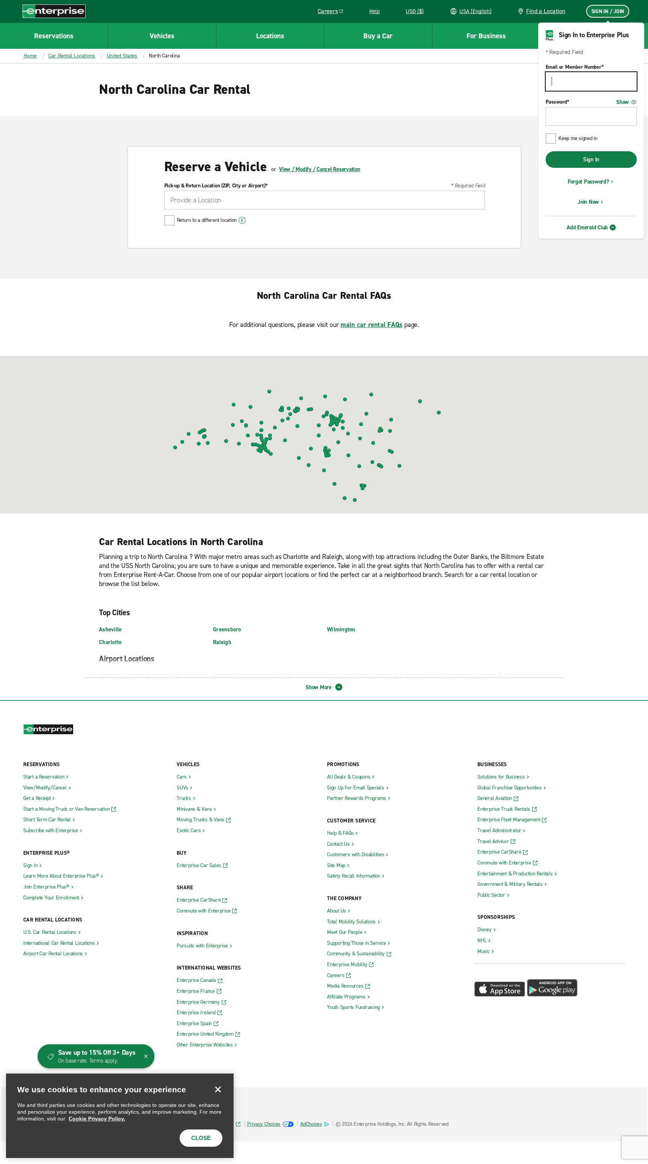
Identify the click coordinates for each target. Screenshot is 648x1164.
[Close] (217, 1089)
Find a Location (546, 11)
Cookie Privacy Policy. (97, 1119)
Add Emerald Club (587, 227)
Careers (333, 12)
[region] (120, 1116)
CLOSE (201, 1138)
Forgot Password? (588, 181)
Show (622, 102)
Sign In (591, 159)
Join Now (588, 202)
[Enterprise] (54, 11)
